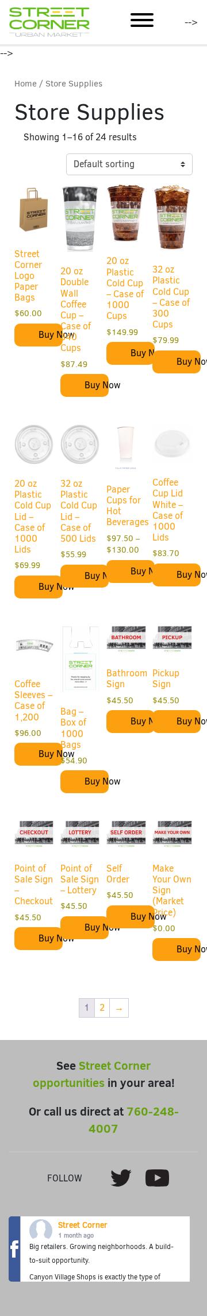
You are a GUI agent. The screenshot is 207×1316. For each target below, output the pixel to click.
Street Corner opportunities (92, 1074)
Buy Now (51, 335)
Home (25, 83)
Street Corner (83, 1225)
